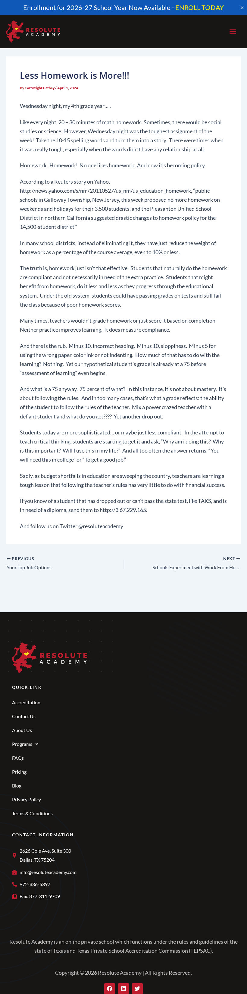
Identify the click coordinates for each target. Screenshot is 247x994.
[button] (123, 744)
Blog (16, 785)
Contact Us (24, 716)
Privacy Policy (26, 799)
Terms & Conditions (32, 813)
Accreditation (26, 702)
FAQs (18, 758)
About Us (22, 730)
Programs (22, 744)
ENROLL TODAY (199, 7)
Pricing (19, 772)
